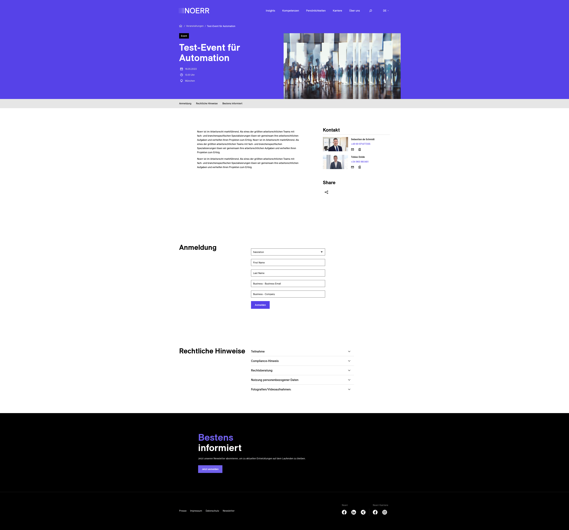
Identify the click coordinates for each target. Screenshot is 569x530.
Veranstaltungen (195, 25)
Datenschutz (212, 510)
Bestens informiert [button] (232, 103)
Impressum (196, 510)
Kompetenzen (290, 10)
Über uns (354, 10)
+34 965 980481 (360, 161)
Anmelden (260, 304)
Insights (270, 10)
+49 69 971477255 (360, 143)
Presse (183, 510)
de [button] (384, 10)
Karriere (337, 10)
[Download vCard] (360, 149)
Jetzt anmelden (210, 469)
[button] (287, 251)
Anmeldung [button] (185, 103)
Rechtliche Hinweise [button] (207, 103)
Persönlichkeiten (316, 10)
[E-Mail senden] (352, 149)
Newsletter (229, 510)
